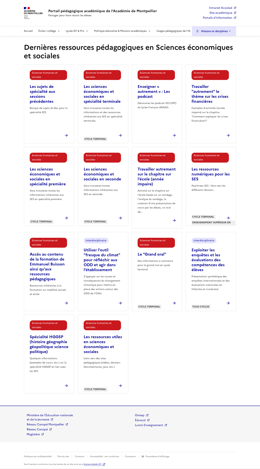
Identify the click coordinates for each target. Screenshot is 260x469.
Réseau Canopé (37, 429)
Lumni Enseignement (149, 425)
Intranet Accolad (220, 8)
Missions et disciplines (214, 31)
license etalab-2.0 (92, 464)
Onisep (140, 415)
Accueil (28, 31)
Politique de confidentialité (38, 456)
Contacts (79, 456)
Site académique (220, 13)
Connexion (130, 456)
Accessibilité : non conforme (104, 456)
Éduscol (140, 420)
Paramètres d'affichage (157, 456)
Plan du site (63, 456)
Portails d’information (217, 18)
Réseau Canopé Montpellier (45, 424)
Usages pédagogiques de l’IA (173, 31)
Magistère (33, 434)
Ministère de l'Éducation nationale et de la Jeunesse (50, 417)
